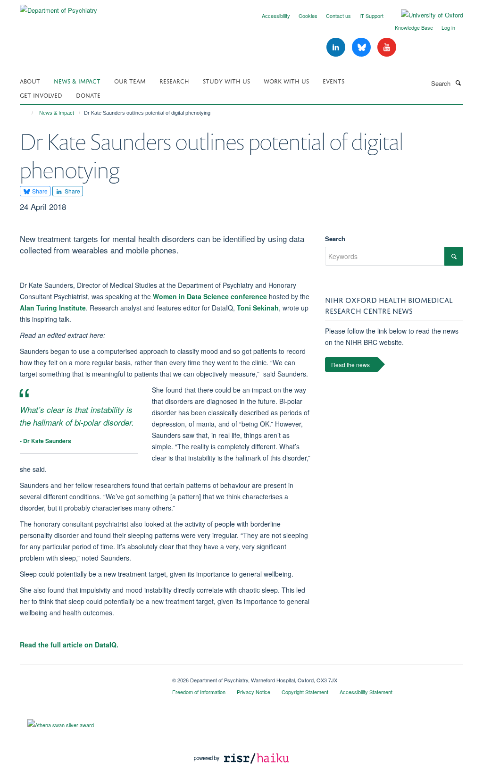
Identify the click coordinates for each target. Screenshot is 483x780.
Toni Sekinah (257, 307)
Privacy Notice (253, 692)
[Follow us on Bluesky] (362, 47)
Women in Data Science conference (210, 296)
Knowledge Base (414, 27)
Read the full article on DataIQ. (69, 644)
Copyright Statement (305, 692)
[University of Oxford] (425, 15)
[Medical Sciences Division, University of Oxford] (89, 676)
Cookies (308, 15)
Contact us (338, 15)
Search (335, 238)
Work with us (286, 80)
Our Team (130, 80)
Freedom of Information (198, 692)
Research (174, 80)
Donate (88, 94)
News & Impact (77, 80)
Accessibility (276, 15)
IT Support (371, 15)
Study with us (226, 80)
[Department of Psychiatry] (58, 6)
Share (39, 191)
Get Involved (41, 94)
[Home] (28, 113)
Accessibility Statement (366, 692)
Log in (448, 27)
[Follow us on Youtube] (386, 47)
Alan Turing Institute (53, 307)
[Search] (458, 82)
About (30, 80)
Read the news (350, 365)
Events (333, 80)
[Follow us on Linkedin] (336, 47)
